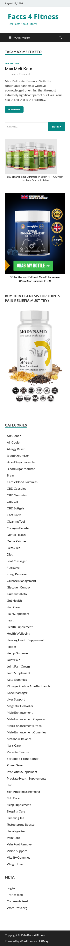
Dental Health (16, 534)
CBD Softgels (15, 508)
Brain (10, 475)
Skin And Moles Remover (23, 791)
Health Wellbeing (18, 633)
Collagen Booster (18, 528)
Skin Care (13, 798)
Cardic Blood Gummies (22, 482)
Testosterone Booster (21, 824)
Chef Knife (14, 515)
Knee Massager (17, 692)
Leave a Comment (20, 74)
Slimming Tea (15, 818)
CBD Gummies (17, 495)
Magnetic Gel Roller (20, 706)
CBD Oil (12, 501)
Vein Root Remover (20, 844)
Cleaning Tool (16, 521)
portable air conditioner (22, 758)
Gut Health (14, 600)
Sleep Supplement (19, 804)
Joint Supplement (18, 673)
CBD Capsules (16, 488)
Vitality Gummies (18, 857)
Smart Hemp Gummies (24, 176)
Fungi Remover (17, 574)
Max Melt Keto (18, 68)
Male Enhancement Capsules (26, 719)
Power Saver (15, 765)
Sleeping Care (16, 811)
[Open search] (60, 37)
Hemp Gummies (17, 653)
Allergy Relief (15, 449)
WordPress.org (17, 908)
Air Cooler (14, 442)
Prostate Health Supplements (26, 778)
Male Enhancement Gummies (26, 732)
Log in (11, 888)
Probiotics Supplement (22, 772)
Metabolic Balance (19, 739)
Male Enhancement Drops (24, 725)
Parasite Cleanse (18, 752)
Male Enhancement (20, 712)
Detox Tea (13, 548)
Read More (13, 108)
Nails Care (14, 745)
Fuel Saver (14, 567)
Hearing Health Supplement (25, 640)
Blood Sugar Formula (21, 462)
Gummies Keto (17, 594)
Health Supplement (20, 627)
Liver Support (16, 699)
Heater (11, 646)
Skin (9, 785)
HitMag (43, 941)
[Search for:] (35, 126)
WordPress (26, 941)
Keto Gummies (17, 679)
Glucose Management (21, 580)
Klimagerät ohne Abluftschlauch (28, 686)
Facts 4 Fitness (33, 16)
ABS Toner (14, 436)
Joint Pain (13, 660)
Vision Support (17, 851)
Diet (10, 554)
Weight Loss (12, 63)
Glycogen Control (19, 587)
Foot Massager (17, 561)
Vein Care (13, 837)
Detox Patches (16, 541)
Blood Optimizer (18, 455)
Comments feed (17, 901)
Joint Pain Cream (18, 666)
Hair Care (13, 607)
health (11, 620)
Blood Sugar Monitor (21, 468)
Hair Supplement (18, 613)
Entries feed (15, 894)
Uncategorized (16, 831)
